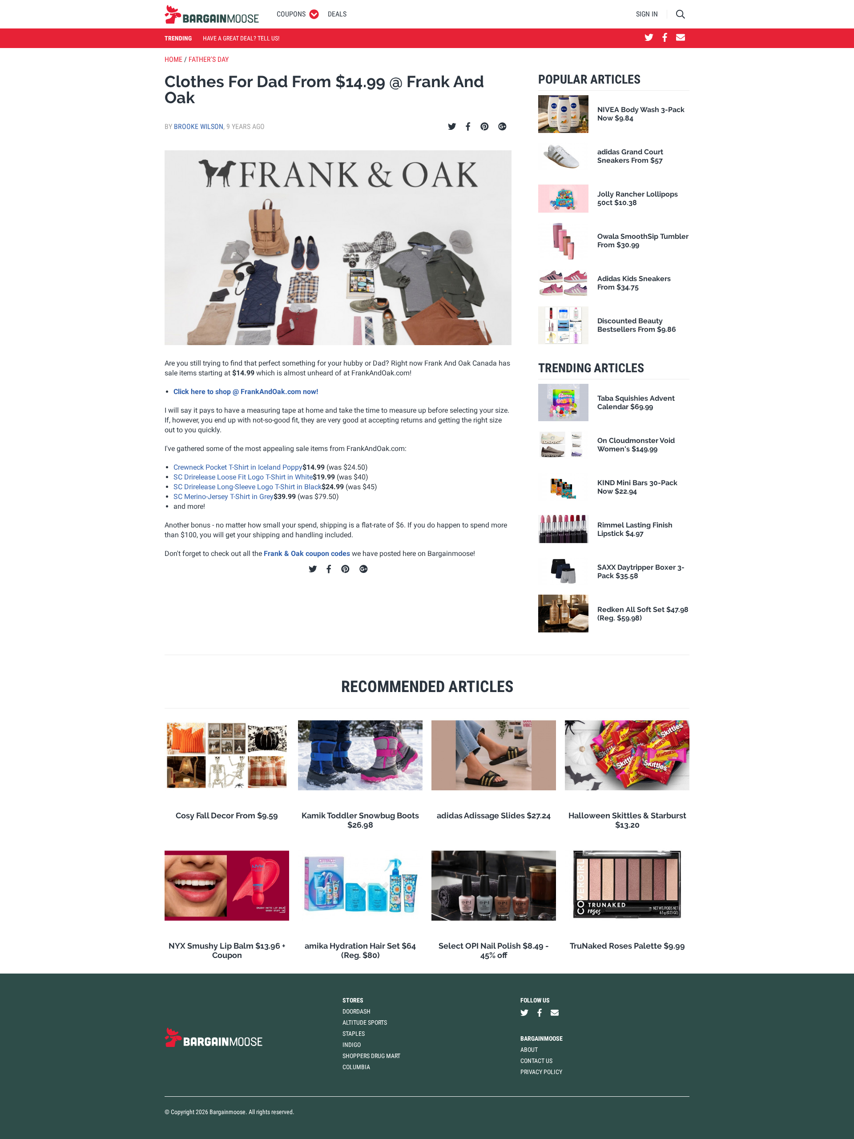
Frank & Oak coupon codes (307, 553)
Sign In (647, 14)
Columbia (356, 1067)
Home (173, 59)
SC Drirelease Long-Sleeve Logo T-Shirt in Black (247, 487)
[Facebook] (468, 127)
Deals (337, 14)
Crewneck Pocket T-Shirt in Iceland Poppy (237, 467)
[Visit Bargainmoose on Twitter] (649, 38)
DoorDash (356, 1011)
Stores (352, 1000)
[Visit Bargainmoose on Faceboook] (665, 38)
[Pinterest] (484, 127)
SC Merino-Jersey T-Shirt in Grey (223, 496)
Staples (353, 1033)
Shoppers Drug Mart (371, 1055)
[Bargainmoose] (212, 14)
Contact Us (536, 1060)
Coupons (291, 14)
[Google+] (502, 127)
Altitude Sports (364, 1022)
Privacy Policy (541, 1071)
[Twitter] (452, 127)
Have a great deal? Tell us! (241, 38)
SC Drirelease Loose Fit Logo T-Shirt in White (243, 477)
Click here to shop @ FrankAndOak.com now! (245, 391)
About (529, 1049)
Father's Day (209, 59)
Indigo (351, 1044)
